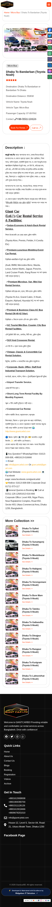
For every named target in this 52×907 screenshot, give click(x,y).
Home (6, 12)
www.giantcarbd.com (31, 472)
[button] (49, 4)
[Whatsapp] (22, 736)
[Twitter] (11, 736)
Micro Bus (15, 12)
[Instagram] (17, 736)
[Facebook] (6, 736)
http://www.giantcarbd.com (17, 431)
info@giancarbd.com (18, 465)
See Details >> (27, 535)
